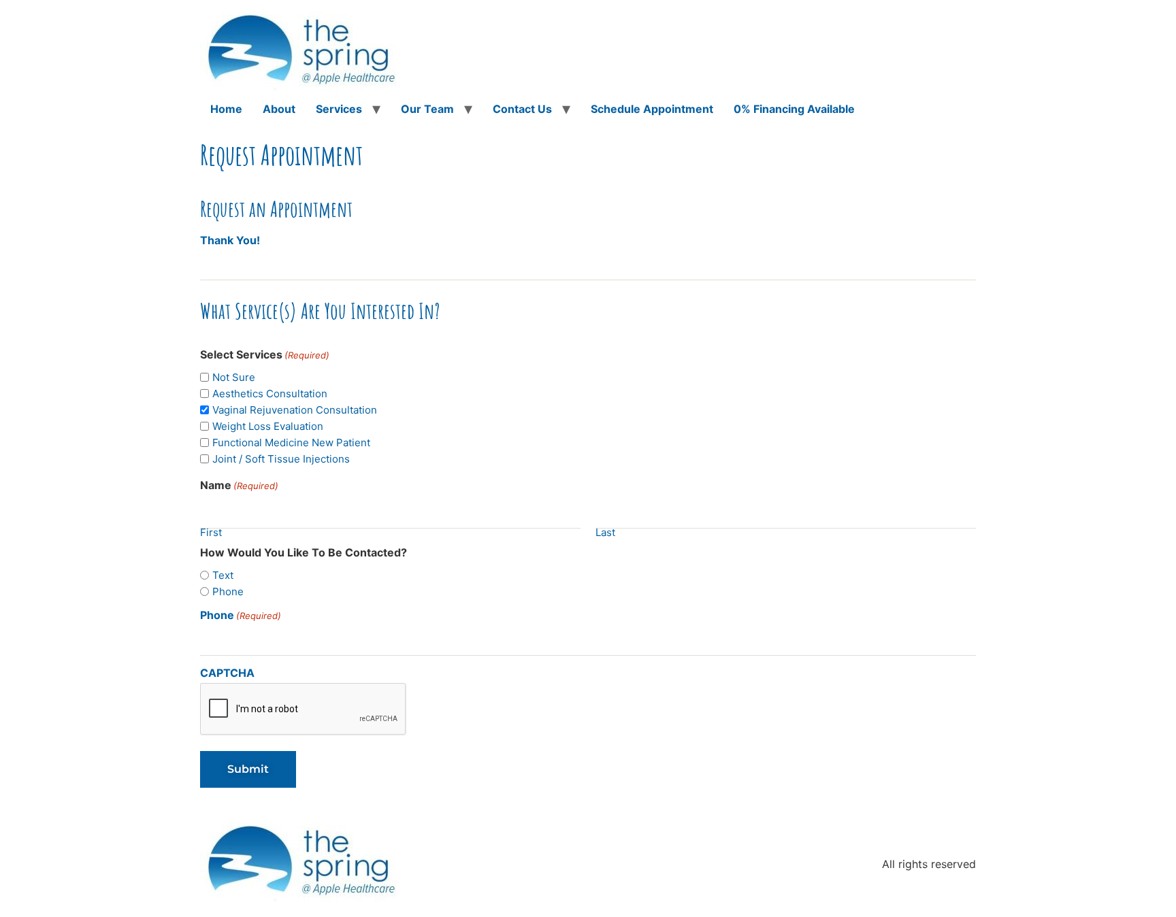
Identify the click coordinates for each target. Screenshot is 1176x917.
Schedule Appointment (652, 109)
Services (339, 109)
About (279, 109)
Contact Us (522, 109)
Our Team (427, 109)
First (211, 531)
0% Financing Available (794, 109)
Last (605, 531)
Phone (240, 615)
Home (226, 109)
